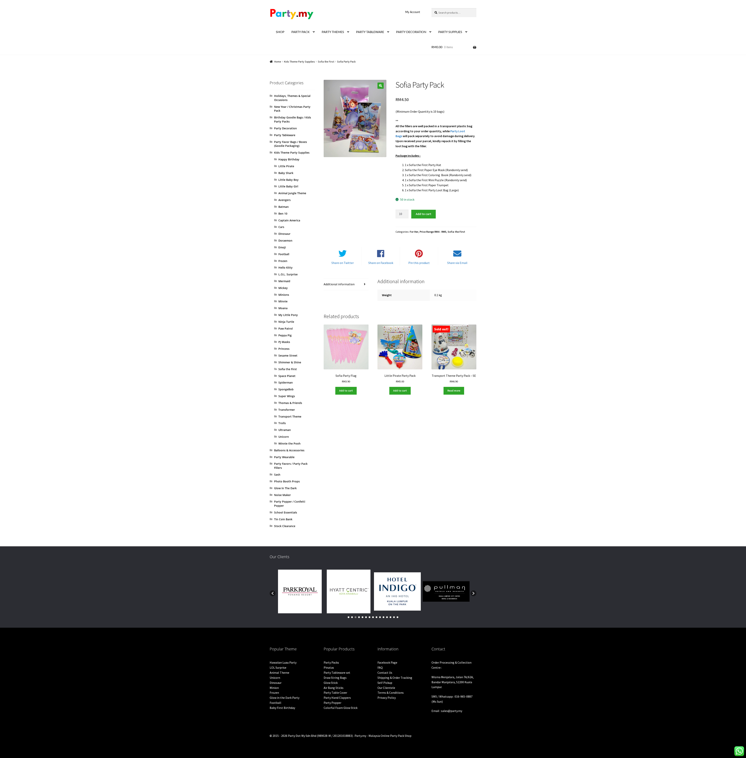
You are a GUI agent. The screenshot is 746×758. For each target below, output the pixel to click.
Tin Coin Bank (283, 519)
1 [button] (348, 617)
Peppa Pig (285, 335)
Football (283, 254)
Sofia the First (326, 61)
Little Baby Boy (288, 180)
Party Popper (332, 703)
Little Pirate (286, 166)
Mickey (283, 288)
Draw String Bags (335, 678)
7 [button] (369, 617)
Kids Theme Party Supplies (299, 61)
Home (277, 61)
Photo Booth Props (287, 481)
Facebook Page (387, 662)
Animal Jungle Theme (292, 193)
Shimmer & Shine (289, 362)
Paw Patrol (285, 328)
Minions (283, 295)
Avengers (284, 200)
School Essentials (285, 512)
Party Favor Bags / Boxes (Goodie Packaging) (290, 144)
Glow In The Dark (285, 488)
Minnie (283, 301)
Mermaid (284, 281)
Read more (453, 390)
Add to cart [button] (346, 390)
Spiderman (285, 382)
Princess (283, 349)
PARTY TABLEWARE (370, 32)
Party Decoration (285, 128)
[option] (299, 591)
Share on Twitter (342, 263)
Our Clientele (386, 688)
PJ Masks (284, 342)
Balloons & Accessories (289, 450)
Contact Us (384, 672)
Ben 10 (282, 213)
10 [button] (380, 617)
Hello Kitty (285, 267)
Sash (277, 474)
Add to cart (423, 214)
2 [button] (352, 617)
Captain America (289, 220)
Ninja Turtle (286, 322)
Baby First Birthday (282, 708)
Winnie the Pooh (289, 443)
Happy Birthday (288, 159)
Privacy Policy (386, 698)
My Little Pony (288, 315)
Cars (281, 227)
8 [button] (373, 617)
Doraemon (285, 240)
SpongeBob (286, 389)
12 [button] (387, 617)
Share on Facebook (380, 263)
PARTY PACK (300, 32)
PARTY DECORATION (411, 32)
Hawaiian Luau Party (283, 662)
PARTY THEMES (333, 32)
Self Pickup (384, 683)
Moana (283, 308)
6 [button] (366, 617)
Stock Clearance (284, 526)
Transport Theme (289, 416)
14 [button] (394, 617)
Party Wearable (284, 457)
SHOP (280, 32)
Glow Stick (331, 683)
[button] (380, 86)
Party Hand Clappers (337, 698)
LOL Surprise (278, 667)
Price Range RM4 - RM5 (433, 231)
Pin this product (419, 263)
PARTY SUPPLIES (450, 32)
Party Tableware (284, 135)
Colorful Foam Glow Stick (340, 708)
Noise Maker (282, 495)
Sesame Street (287, 355)
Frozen (282, 261)
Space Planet (286, 376)
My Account (412, 12)
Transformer (286, 410)
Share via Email (457, 263)
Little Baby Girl (288, 186)
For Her (414, 231)
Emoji (282, 247)
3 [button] (355, 617)
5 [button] (362, 617)
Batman (283, 207)
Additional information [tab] (339, 284)
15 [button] (397, 617)
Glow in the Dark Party (284, 698)
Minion (274, 688)
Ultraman (284, 430)
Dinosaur (284, 234)
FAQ (380, 667)
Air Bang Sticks (333, 688)
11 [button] (383, 617)
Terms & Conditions (390, 692)
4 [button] (359, 617)
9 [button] (376, 617)
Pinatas (329, 667)
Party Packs (331, 662)
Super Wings (286, 396)
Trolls (282, 423)
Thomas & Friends (290, 403)
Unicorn (283, 437)
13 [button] (390, 617)
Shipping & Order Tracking (394, 678)
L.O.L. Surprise (288, 274)
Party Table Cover (335, 692)
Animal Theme (279, 672)
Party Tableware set (337, 672)
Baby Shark (285, 173)
